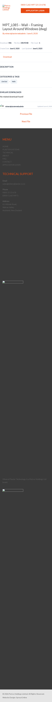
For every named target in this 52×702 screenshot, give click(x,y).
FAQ (4, 159)
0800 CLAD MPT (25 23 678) (33, 5)
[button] (35, 10)
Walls (14, 81)
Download (7, 57)
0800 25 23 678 (9, 192)
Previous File (26, 114)
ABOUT (6, 155)
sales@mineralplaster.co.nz (14, 184)
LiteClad (4, 81)
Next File (26, 121)
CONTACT (7, 162)
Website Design (9, 697)
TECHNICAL (8, 152)
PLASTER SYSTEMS (11, 149)
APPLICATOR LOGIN (11, 165)
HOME (5, 146)
